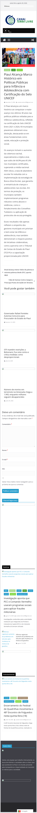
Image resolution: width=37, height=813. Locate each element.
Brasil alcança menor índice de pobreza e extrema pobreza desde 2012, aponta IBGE (19, 272)
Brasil (6, 590)
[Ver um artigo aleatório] (32, 40)
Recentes (19, 70)
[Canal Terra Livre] (4, 40)
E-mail (5, 460)
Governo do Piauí (9, 701)
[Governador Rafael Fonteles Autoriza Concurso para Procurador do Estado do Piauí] (18, 301)
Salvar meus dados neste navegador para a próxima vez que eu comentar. (17, 483)
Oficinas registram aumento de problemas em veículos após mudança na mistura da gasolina (24, 637)
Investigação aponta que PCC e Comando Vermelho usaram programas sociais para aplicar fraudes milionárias (18, 605)
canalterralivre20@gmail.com (25, 102)
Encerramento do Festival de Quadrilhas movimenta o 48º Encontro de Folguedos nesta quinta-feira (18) (18, 710)
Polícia (6, 594)
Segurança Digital (22, 594)
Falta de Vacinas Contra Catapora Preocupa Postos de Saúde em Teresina (18, 281)
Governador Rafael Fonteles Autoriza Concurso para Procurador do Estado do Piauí (17, 316)
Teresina (25, 701)
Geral (13, 70)
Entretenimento (22, 698)
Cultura (7, 698)
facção (19, 590)
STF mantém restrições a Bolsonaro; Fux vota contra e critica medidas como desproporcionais (16, 353)
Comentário (7, 424)
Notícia (30, 590)
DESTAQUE (7, 70)
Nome (5, 450)
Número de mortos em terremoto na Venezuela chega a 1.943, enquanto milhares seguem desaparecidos (18, 393)
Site (3, 469)
